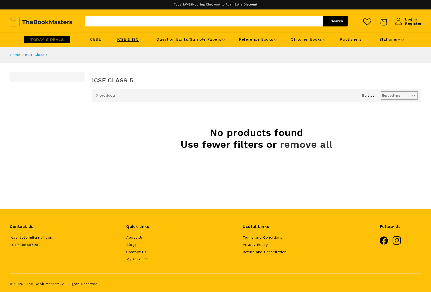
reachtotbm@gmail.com (32, 237)
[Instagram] (397, 243)
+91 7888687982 (25, 245)
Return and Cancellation (265, 252)
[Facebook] (384, 243)
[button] (95, 39)
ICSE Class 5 (36, 55)
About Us (134, 237)
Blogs (131, 245)
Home (15, 55)
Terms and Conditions (262, 237)
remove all (306, 144)
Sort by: (368, 95)
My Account (136, 259)
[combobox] (216, 21)
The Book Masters (43, 284)
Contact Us (136, 252)
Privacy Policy (255, 245)
